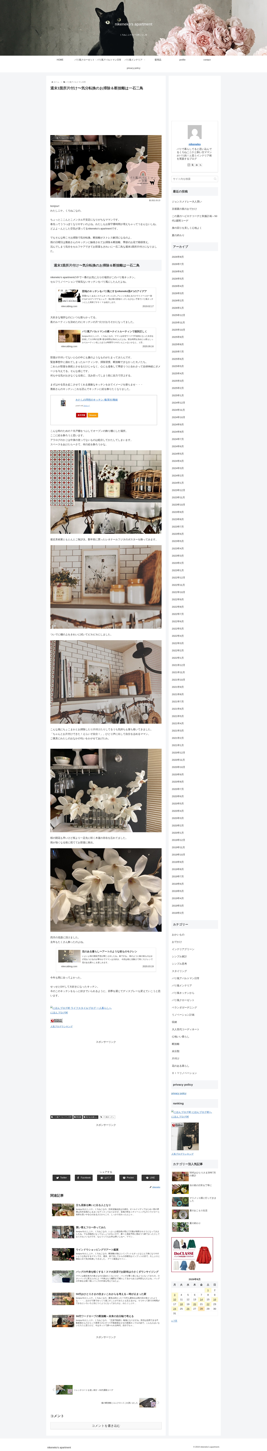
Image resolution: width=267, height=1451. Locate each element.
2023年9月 (178, 512)
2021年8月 (178, 694)
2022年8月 (178, 606)
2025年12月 (178, 315)
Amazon (92, 415)
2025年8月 (178, 344)
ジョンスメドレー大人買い (187, 201)
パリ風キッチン (108, 1117)
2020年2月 (178, 825)
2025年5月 (178, 366)
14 (201, 1299)
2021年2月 (178, 738)
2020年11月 (178, 759)
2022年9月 (178, 599)
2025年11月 (178, 322)
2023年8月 (178, 519)
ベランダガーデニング (184, 1007)
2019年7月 (178, 876)
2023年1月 (178, 570)
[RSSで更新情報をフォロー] (200, 165)
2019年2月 (178, 913)
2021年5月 (178, 716)
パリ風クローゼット (183, 1000)
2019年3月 (178, 905)
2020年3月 (178, 818)
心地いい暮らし (180, 1036)
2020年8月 (178, 781)
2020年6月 (178, 796)
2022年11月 (178, 585)
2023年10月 (178, 504)
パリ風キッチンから (183, 993)
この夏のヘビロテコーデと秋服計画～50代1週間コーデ (194, 218)
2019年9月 (178, 862)
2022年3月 (178, 643)
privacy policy (178, 1093)
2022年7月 (178, 614)
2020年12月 (178, 752)
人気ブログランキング (61, 1026)
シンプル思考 (179, 963)
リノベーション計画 (183, 1014)
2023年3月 (178, 555)
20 (194, 1304)
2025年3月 (178, 380)
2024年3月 (178, 468)
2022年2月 (178, 650)
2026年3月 (178, 293)
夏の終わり (178, 235)
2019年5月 (178, 891)
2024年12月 (178, 402)
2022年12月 (178, 577)
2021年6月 (178, 708)
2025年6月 (178, 359)
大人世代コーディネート (185, 1029)
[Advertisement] (106, 112)
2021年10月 (178, 679)
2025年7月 (178, 351)
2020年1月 (178, 832)
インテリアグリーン (183, 949)
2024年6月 (178, 446)
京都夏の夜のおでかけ (184, 208)
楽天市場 (81, 415)
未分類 (175, 1051)
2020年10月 (178, 767)
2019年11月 (178, 847)
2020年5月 (178, 803)
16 (214, 1299)
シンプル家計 (179, 956)
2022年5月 (178, 628)
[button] (215, 178)
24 (174, 1308)
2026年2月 (178, 300)
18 (181, 1304)
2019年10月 (178, 854)
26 (188, 1308)
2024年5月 (178, 453)
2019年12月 (178, 840)
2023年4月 (178, 548)
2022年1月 (178, 657)
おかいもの (178, 934)
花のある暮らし (91, 1117)
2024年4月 (178, 461)
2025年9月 (178, 337)
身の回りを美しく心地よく (187, 228)
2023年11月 (178, 497)
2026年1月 (178, 308)
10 (174, 1299)
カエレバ (86, 405)
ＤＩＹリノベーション (184, 1073)
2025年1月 (178, 395)
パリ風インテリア (182, 985)
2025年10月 (178, 329)
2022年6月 (178, 621)
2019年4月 (178, 898)
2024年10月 (178, 417)
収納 (174, 1022)
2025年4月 (178, 373)
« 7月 (174, 1321)
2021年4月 (178, 723)
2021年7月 (178, 701)
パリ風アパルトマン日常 (62, 1117)
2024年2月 (178, 475)
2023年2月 (178, 563)
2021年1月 (178, 745)
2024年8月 (178, 431)
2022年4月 (178, 635)
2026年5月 (178, 278)
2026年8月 (178, 256)
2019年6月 (178, 883)
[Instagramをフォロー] (189, 165)
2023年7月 (178, 526)
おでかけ (177, 941)
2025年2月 (178, 388)
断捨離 (78, 1117)
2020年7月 (178, 789)
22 (208, 1304)
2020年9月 (178, 774)
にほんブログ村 (59, 1012)
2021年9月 (178, 687)
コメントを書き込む (106, 1425)
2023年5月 (178, 541)
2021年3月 (178, 730)
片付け (175, 1058)
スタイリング (179, 971)
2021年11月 (178, 672)
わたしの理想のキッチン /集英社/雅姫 (97, 399)
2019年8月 (178, 869)
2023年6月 (178, 534)
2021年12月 (178, 665)
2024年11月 (178, 410)
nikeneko (195, 144)
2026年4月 (178, 286)
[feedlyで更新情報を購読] (196, 165)
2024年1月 (178, 482)
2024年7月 (178, 439)
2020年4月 (178, 811)
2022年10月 (178, 592)
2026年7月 (178, 264)
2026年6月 (178, 271)
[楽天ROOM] (192, 165)
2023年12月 (178, 490)
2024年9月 (178, 424)
